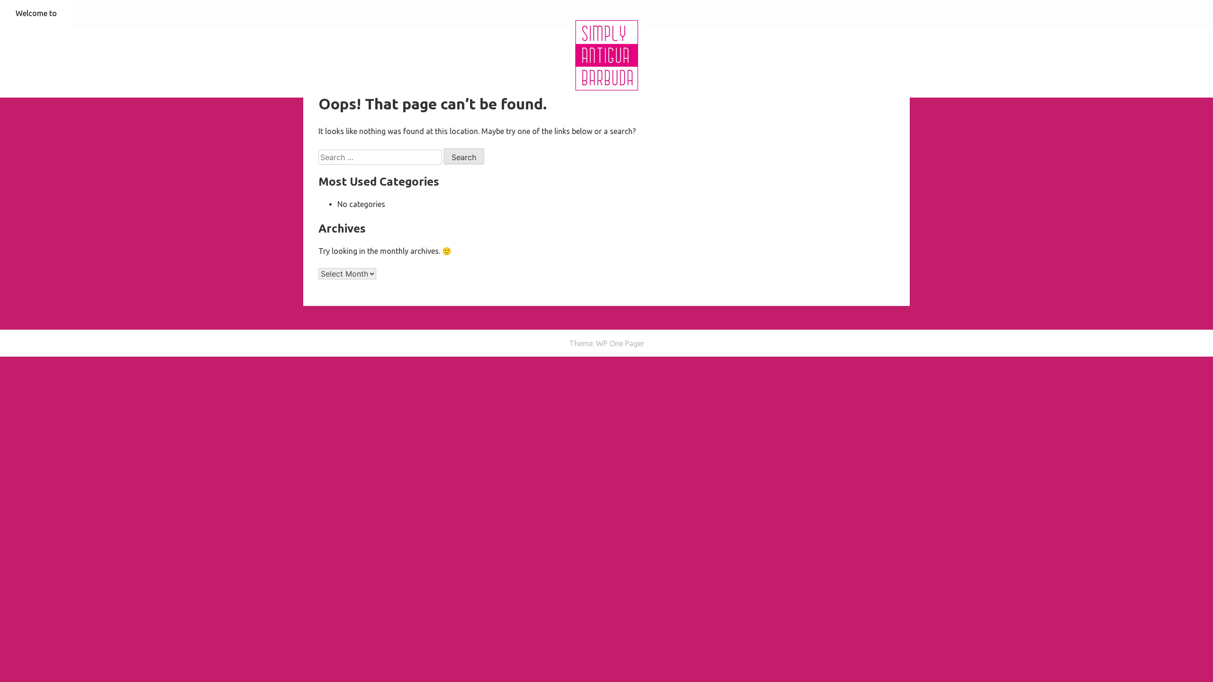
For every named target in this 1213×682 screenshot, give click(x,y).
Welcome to (36, 13)
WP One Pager (620, 343)
